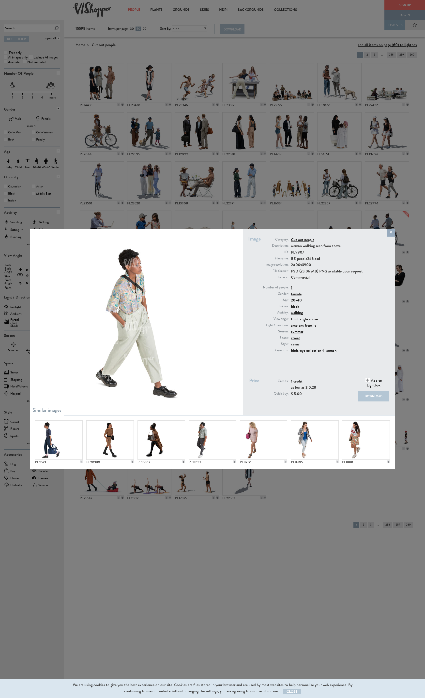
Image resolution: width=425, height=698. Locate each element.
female (296, 294)
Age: (285, 300)
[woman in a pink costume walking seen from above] (264, 440)
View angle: (280, 318)
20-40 (296, 300)
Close (292, 691)
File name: (281, 258)
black (295, 306)
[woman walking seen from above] (315, 440)
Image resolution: (276, 264)
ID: (286, 252)
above (313, 319)
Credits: (283, 381)
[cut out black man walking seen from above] (212, 440)
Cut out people (302, 239)
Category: (281, 239)
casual (296, 344)
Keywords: (281, 350)
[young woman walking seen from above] (366, 440)
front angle (299, 319)
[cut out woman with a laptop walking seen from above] (161, 440)
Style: (284, 344)
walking (297, 312)
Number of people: (275, 287)
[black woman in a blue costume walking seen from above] (59, 440)
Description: (280, 245)
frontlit (310, 325)
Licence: (283, 277)
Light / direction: (277, 325)
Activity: (282, 312)
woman (331, 350)
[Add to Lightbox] (81, 461)
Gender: (283, 293)
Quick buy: (281, 393)
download (373, 396)
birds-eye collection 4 (308, 350)
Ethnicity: (281, 306)
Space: (284, 337)
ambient (297, 325)
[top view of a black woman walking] (110, 440)
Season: (283, 331)
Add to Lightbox (374, 383)
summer (297, 331)
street (295, 338)
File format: (280, 271)
